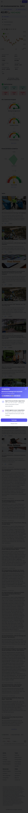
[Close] (26, 389)
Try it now (14, 420)
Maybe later (14, 423)
